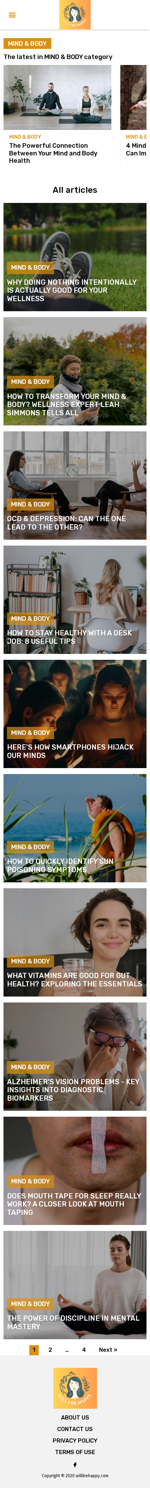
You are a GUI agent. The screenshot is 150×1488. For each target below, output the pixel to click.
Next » (108, 1350)
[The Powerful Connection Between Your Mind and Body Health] (57, 97)
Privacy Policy (75, 1440)
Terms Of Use (75, 1452)
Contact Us (75, 1429)
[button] (12, 15)
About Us (75, 1417)
